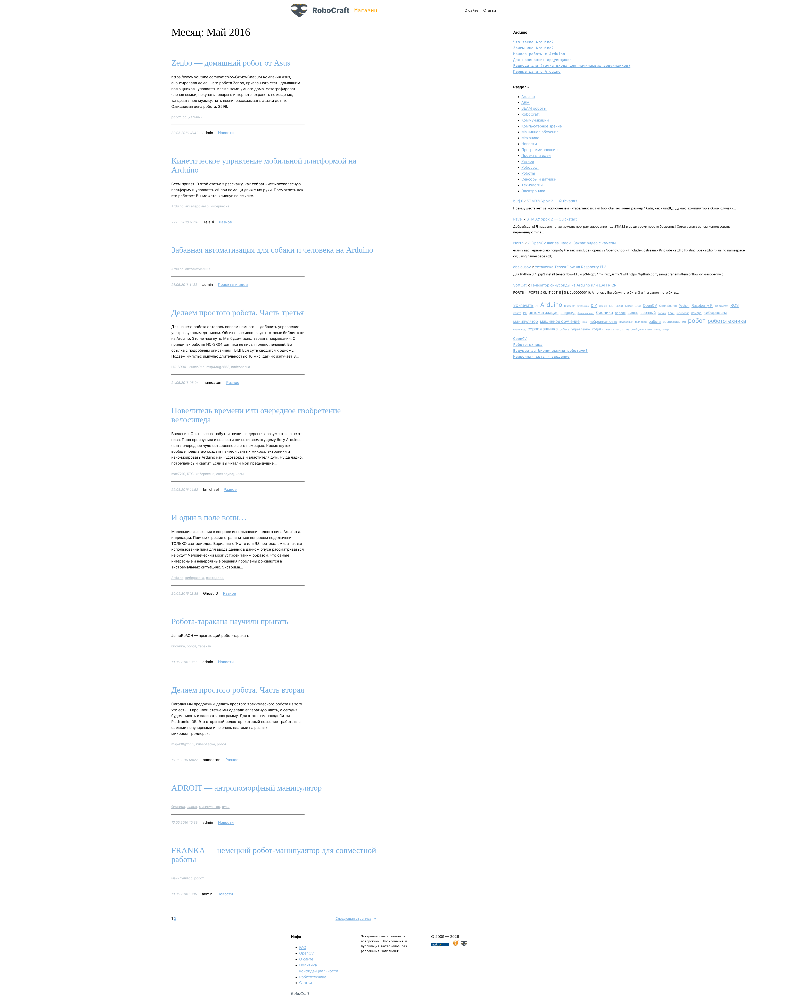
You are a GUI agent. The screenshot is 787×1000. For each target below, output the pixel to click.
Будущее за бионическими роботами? (550, 350)
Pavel (517, 219)
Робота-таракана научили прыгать (229, 621)
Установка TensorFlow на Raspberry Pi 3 (570, 267)
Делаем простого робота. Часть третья (237, 312)
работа (655, 321)
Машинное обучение (539, 132)
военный (648, 312)
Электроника (533, 191)
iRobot (619, 305)
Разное (225, 222)
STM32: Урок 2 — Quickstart (552, 201)
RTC (190, 474)
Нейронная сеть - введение (541, 356)
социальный (192, 117)
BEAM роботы (534, 108)
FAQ (302, 947)
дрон (671, 313)
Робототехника (527, 344)
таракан (204, 646)
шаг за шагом (614, 329)
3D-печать (523, 305)
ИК (525, 313)
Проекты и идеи (233, 284)
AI (537, 305)
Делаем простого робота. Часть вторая (237, 689)
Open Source (668, 305)
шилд (657, 329)
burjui (518, 201)
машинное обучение (560, 321)
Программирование (539, 150)
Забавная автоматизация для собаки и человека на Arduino (272, 250)
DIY (594, 305)
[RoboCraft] (464, 945)
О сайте (306, 959)
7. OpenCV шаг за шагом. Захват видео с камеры (572, 243)
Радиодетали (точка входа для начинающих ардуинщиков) (571, 65)
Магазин (365, 10)
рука (226, 807)
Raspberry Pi (702, 305)
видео (633, 312)
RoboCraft (330, 10)
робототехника (727, 321)
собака (564, 329)
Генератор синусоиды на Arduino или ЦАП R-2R (573, 285)
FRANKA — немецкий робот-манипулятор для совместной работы (273, 855)
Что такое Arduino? (533, 42)
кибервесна (219, 206)
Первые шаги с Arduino (537, 71)
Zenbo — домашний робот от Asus (230, 62)
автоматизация (197, 269)
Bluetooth (569, 306)
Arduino (177, 206)
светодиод (225, 474)
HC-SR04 (178, 367)
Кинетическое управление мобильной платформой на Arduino (263, 165)
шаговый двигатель (639, 329)
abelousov (522, 267)
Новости (226, 133)
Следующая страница (355, 918)
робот (176, 117)
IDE (611, 306)
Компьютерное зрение (541, 126)
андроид (568, 312)
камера (696, 313)
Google (603, 306)
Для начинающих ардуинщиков (542, 60)
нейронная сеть (603, 321)
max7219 (178, 474)
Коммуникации (535, 120)
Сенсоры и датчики (538, 179)
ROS (734, 305)
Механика (530, 138)
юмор (666, 329)
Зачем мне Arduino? (533, 48)
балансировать (586, 313)
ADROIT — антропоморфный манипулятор (246, 787)
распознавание (674, 322)
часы (240, 474)
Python (684, 306)
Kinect (629, 305)
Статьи (305, 983)
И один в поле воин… (209, 517)
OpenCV (650, 305)
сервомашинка (543, 328)
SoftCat (520, 285)
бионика (178, 646)
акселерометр (197, 206)
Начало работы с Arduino (539, 54)
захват (192, 807)
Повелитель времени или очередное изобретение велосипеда (256, 415)
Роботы (528, 173)
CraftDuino (583, 306)
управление (580, 329)
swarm (517, 313)
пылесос (641, 321)
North (518, 243)
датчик (662, 313)
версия (620, 313)
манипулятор (209, 807)
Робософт (530, 167)
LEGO (638, 306)
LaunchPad (196, 367)
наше (585, 321)
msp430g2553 (217, 367)
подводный (626, 321)
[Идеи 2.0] (455, 945)
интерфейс (683, 313)
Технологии (532, 185)
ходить (597, 329)
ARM (525, 102)
